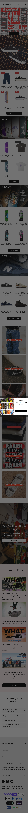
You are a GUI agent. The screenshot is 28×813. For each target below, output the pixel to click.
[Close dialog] (27, 398)
